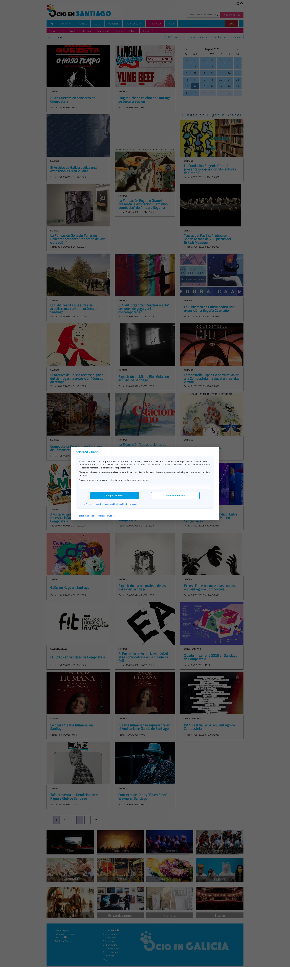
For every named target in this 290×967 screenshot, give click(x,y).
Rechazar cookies (175, 495)
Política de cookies (86, 515)
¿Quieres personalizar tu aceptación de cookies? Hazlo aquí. (111, 504)
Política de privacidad (106, 515)
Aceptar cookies (114, 495)
